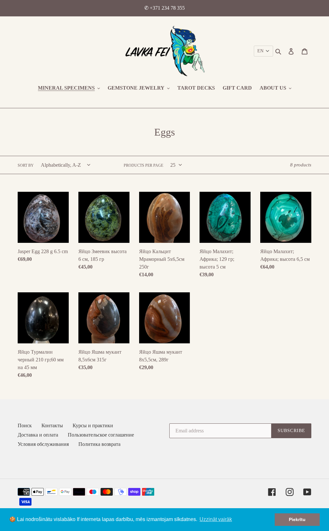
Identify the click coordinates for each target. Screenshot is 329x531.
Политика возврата (99, 444)
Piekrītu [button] (297, 519)
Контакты (52, 425)
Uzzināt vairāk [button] (216, 519)
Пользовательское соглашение (101, 435)
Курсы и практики (93, 425)
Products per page (143, 165)
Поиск (25, 425)
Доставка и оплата (38, 435)
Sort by (26, 165)
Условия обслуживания (43, 444)
